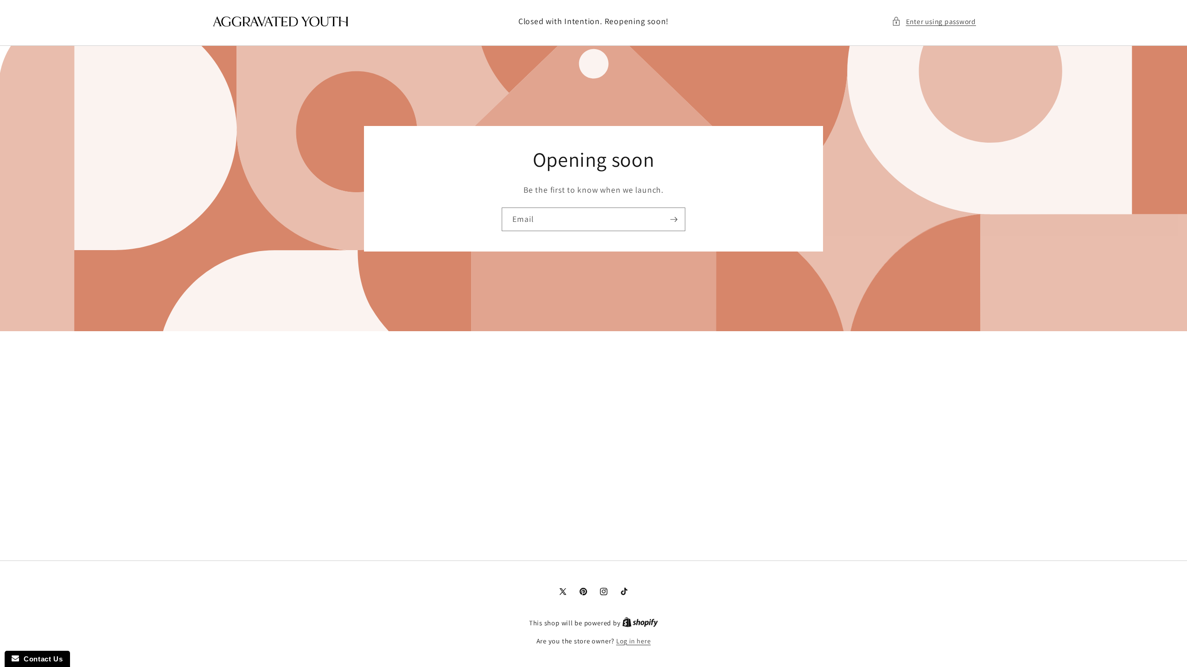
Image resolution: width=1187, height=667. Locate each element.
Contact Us (41, 659)
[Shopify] (640, 622)
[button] (934, 21)
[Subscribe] (674, 219)
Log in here (633, 640)
